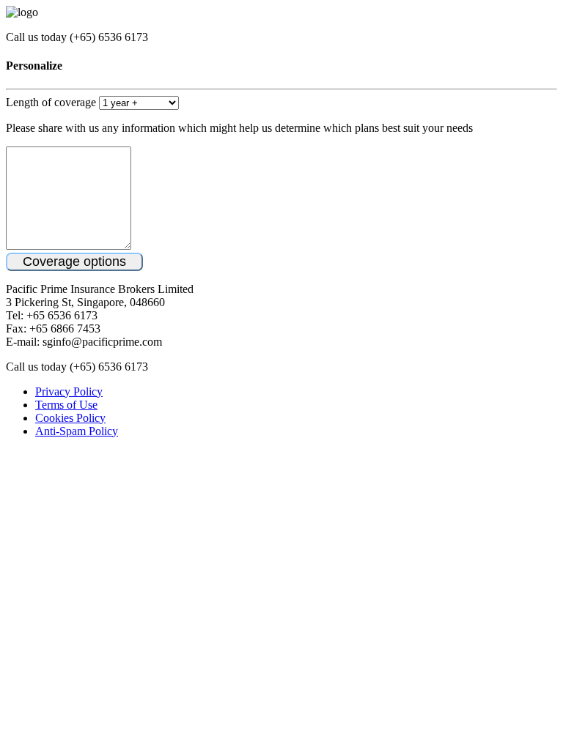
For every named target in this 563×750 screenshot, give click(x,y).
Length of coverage (51, 102)
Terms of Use (66, 404)
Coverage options (74, 261)
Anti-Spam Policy (76, 431)
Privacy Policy (69, 391)
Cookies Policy (70, 418)
